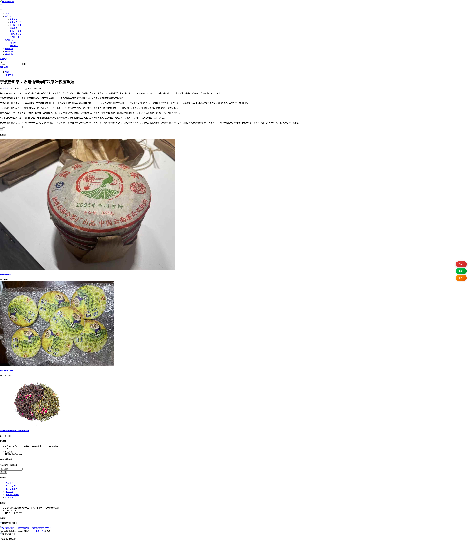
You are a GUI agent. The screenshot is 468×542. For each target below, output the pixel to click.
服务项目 (9, 16)
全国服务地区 (15, 37)
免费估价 (14, 19)
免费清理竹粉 (15, 22)
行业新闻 (14, 46)
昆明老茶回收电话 (5, 274)
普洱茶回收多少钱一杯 (6, 370)
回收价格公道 (15, 34)
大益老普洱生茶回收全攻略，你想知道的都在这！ (14, 431)
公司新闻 (14, 43)
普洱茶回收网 (39, 531)
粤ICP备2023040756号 (41, 528)
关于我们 (9, 52)
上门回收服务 (15, 25)
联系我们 (9, 54)
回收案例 (9, 49)
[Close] (1, 9)
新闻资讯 (9, 40)
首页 (7, 14)
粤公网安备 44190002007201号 (19, 528)
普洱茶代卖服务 (16, 31)
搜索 (4, 472)
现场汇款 (14, 28)
